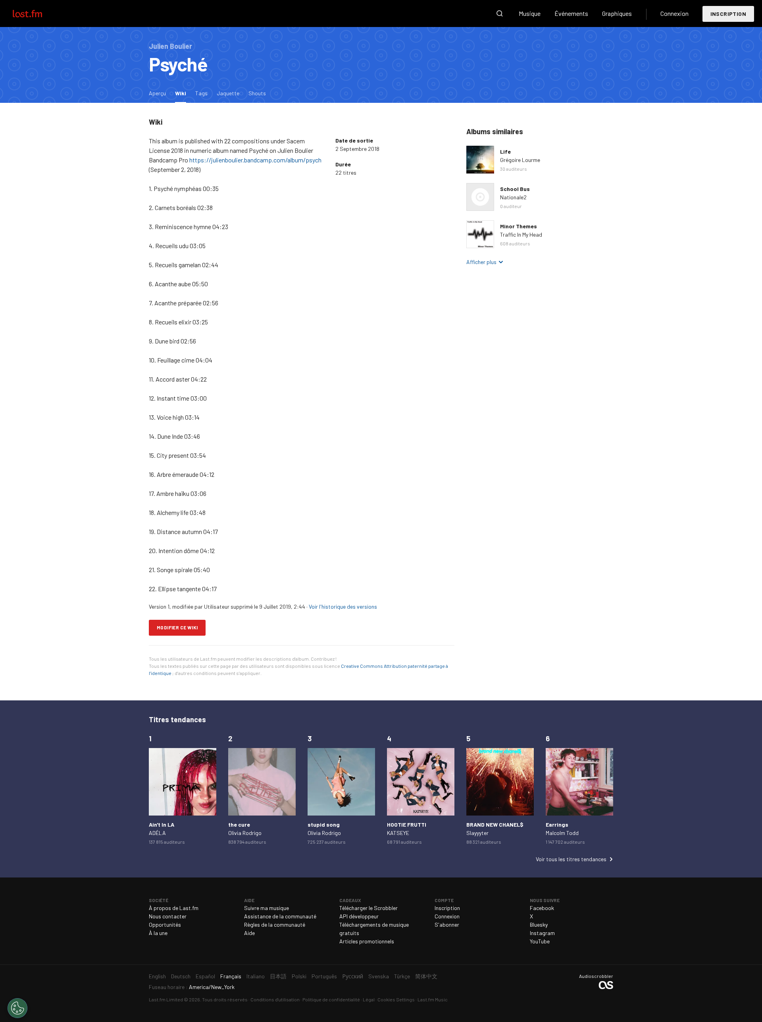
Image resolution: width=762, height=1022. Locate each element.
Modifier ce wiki (177, 627)
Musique (530, 13)
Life (505, 151)
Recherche (499, 13)
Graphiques (617, 13)
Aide (249, 932)
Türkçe (402, 976)
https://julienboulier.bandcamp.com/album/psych (255, 160)
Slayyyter (477, 832)
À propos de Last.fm (173, 907)
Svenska (378, 976)
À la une (158, 932)
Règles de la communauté (274, 924)
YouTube (540, 941)
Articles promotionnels (366, 941)
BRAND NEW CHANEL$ (494, 824)
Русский (352, 976)
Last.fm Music (433, 999)
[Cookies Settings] (17, 1008)
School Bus (515, 188)
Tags (201, 93)
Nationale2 (513, 197)
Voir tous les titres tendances (571, 859)
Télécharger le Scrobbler (368, 907)
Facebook (542, 907)
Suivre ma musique (266, 907)
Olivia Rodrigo (245, 832)
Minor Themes (518, 226)
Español (205, 976)
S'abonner (447, 924)
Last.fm (36, 13)
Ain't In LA (161, 824)
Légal (369, 999)
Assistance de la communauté (280, 916)
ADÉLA (157, 832)
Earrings (557, 824)
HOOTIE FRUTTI (406, 824)
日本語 (278, 976)
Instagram (542, 932)
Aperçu (157, 93)
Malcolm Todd (562, 832)
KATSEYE (398, 832)
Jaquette (228, 93)
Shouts (257, 93)
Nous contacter (168, 916)
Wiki (182, 92)
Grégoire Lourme (520, 159)
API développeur (359, 916)
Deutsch (180, 976)
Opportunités (165, 924)
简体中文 (426, 976)
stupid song (324, 824)
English (157, 976)
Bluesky (539, 924)
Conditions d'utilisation (275, 999)
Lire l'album (480, 159)
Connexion (674, 13)
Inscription (728, 13)
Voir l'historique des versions (343, 606)
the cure (239, 824)
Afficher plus (481, 261)
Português (324, 976)
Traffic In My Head (521, 234)
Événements (571, 13)
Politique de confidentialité (331, 999)
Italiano (255, 976)
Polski (299, 976)
